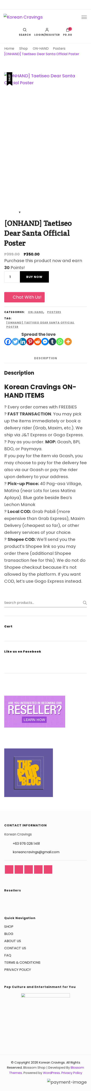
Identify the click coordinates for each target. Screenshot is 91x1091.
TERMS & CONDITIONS (22, 962)
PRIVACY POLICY (17, 969)
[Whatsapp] (59, 341)
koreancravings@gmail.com (36, 852)
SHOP (8, 926)
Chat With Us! (27, 297)
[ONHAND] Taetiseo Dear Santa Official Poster (40, 325)
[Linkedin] (22, 341)
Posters (54, 312)
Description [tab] (45, 358)
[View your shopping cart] (67, 31)
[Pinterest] (30, 341)
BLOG (8, 933)
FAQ (7, 955)
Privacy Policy (71, 1073)
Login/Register (47, 34)
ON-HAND (35, 312)
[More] (68, 341)
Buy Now (34, 277)
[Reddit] (37, 341)
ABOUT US (12, 941)
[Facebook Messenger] (45, 341)
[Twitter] (15, 341)
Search (83, 603)
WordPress (51, 1073)
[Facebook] (8, 341)
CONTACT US (15, 948)
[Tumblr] (52, 341)
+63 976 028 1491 (26, 843)
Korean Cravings (52, 1062)
